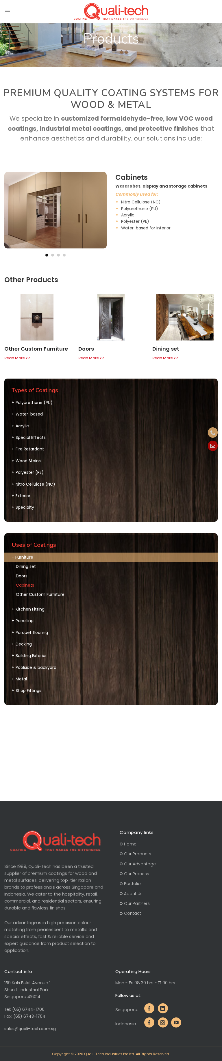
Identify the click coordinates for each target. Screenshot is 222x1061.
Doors (86, 348)
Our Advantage (140, 864)
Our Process (136, 874)
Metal (21, 679)
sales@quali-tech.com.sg (30, 1029)
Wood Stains (28, 461)
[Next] (101, 214)
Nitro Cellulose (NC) (35, 484)
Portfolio (132, 884)
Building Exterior (31, 655)
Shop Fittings (28, 690)
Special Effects (31, 437)
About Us (133, 894)
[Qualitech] (111, 11)
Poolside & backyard (36, 667)
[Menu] (7, 11)
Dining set (165, 348)
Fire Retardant (30, 449)
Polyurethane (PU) (34, 402)
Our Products (137, 854)
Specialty (25, 507)
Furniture (24, 557)
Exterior (23, 496)
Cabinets (25, 585)
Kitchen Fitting (30, 609)
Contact (132, 913)
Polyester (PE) (30, 472)
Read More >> (17, 358)
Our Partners (137, 903)
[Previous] (9, 214)
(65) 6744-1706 (28, 1009)
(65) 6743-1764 (29, 1016)
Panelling (25, 621)
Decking (24, 644)
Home (130, 844)
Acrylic (22, 426)
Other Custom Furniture (36, 348)
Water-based (29, 414)
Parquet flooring (32, 632)
